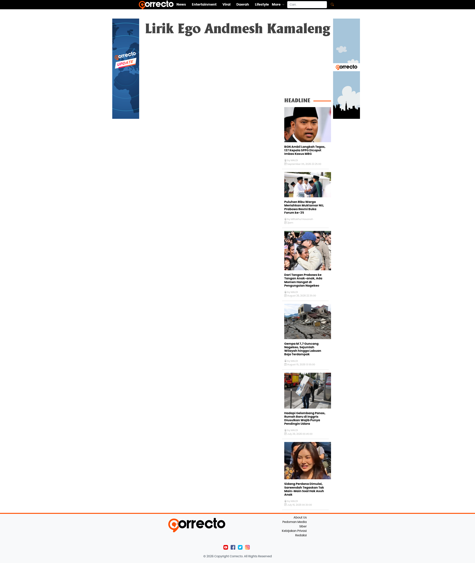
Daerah (242, 4)
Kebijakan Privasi (294, 530)
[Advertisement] (237, 67)
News (181, 4)
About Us (300, 517)
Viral (226, 4)
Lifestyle (262, 4)
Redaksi (301, 535)
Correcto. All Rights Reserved (251, 556)
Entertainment (204, 4)
